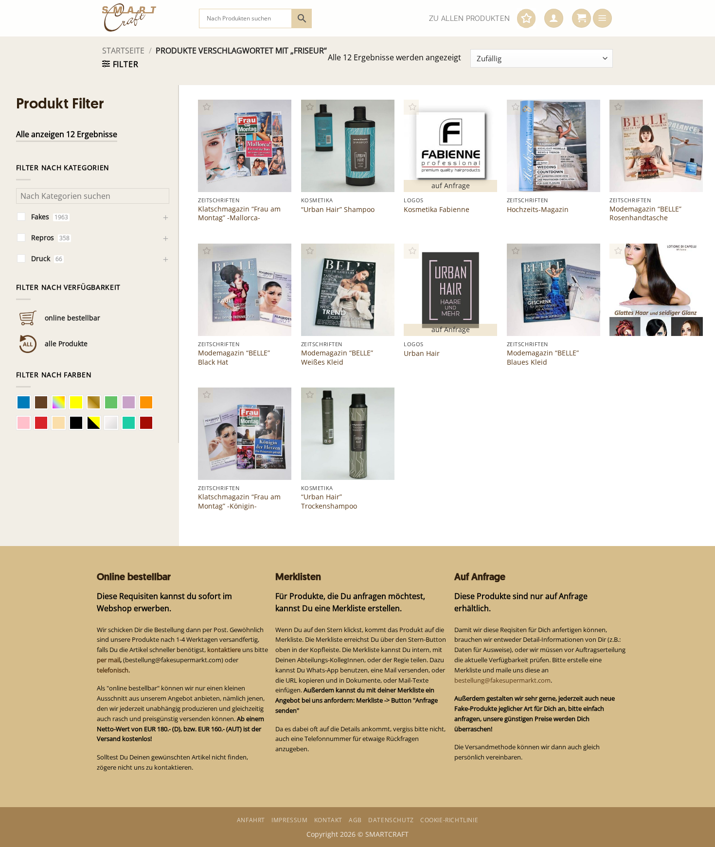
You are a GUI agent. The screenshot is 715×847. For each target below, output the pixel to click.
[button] (553, 18)
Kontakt (328, 820)
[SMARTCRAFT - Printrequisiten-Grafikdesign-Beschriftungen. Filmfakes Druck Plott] (143, 18)
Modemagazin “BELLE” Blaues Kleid (543, 357)
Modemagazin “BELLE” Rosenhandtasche (645, 213)
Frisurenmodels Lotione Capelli (654, 315)
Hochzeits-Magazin (538, 209)
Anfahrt (251, 820)
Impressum (289, 820)
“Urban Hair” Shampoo (338, 209)
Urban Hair (422, 353)
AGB (355, 820)
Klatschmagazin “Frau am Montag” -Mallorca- (239, 213)
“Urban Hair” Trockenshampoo (329, 501)
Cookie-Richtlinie (449, 820)
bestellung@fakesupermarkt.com (502, 680)
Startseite (123, 50)
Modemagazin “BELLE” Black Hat (234, 357)
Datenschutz (391, 820)
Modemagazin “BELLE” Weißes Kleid (337, 357)
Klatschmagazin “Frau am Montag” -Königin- (239, 501)
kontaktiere (224, 649)
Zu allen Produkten (469, 18)
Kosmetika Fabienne (436, 209)
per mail (108, 659)
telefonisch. (113, 670)
